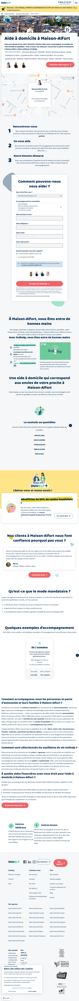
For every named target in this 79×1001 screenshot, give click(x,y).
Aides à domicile (9, 14)
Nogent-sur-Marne (31, 59)
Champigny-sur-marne (12, 55)
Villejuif (51, 59)
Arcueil (48, 52)
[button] (6, 998)
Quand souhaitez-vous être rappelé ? (29, 251)
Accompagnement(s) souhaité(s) (28, 201)
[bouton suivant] (70, 425)
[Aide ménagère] (39, 204)
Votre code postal (23, 242)
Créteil (36, 55)
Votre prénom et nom (24, 214)
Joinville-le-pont (10, 59)
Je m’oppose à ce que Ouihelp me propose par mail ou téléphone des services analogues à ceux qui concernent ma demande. (40, 293)
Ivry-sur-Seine (58, 55)
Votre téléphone (22, 223)
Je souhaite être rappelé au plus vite (29, 254)
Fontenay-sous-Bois (46, 55)
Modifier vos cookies (56, 884)
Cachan (68, 52)
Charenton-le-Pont (27, 55)
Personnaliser (12, 991)
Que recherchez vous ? (24, 192)
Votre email (20, 233)
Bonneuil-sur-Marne (58, 52)
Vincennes (58, 59)
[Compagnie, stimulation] (39, 208)
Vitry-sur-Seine (68, 59)
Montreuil (20, 59)
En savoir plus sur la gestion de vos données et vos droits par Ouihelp (33, 296)
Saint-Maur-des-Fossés (22, 14)
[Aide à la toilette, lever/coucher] (39, 206)
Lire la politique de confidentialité (12, 985)
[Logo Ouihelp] (6, 3)
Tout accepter (32, 991)
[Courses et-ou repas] (39, 210)
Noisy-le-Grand (43, 59)
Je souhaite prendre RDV (26, 257)
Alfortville (41, 52)
